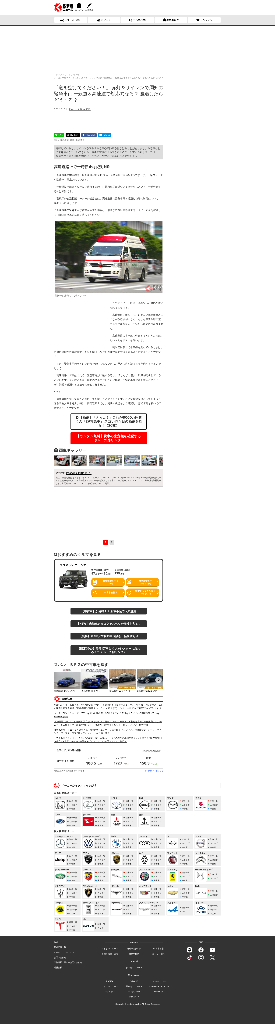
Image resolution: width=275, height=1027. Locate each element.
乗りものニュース (134, 986)
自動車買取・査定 (110, 953)
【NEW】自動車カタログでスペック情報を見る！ (109, 623)
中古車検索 (139, 20)
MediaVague (134, 975)
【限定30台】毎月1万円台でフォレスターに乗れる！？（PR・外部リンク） (108, 650)
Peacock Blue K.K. (80, 109)
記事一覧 (73, 801)
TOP (56, 942)
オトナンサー (134, 991)
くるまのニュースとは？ (65, 952)
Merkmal (158, 991)
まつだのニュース (134, 967)
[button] (59, 680)
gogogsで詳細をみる (154, 770)
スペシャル (206, 20)
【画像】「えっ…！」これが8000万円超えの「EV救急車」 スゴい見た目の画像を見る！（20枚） (108, 421)
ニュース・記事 (73, 20)
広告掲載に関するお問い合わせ (68, 962)
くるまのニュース (110, 948)
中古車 (72, 809)
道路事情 (64, 140)
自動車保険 (134, 953)
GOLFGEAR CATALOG (158, 986)
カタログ (106, 20)
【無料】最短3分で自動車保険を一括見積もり (108, 636)
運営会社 (58, 967)
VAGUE (134, 981)
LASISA (109, 981)
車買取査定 (172, 20)
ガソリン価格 (158, 953)
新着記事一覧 (60, 947)
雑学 (72, 140)
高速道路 (80, 140)
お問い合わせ (60, 957)
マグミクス (110, 991)
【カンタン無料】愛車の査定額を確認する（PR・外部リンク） (108, 438)
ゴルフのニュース (158, 981)
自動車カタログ (134, 948)
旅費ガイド (134, 996)
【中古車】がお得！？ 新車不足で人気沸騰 (108, 611)
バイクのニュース (110, 986)
